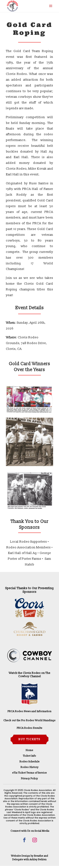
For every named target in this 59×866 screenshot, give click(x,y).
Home (29, 750)
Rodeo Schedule (30, 761)
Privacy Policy (29, 778)
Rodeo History (30, 767)
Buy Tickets (29, 739)
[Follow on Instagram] (34, 840)
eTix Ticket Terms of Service (29, 772)
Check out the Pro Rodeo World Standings (29, 720)
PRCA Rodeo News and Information (29, 711)
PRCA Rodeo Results (29, 728)
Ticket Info (29, 755)
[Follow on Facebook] (24, 840)
